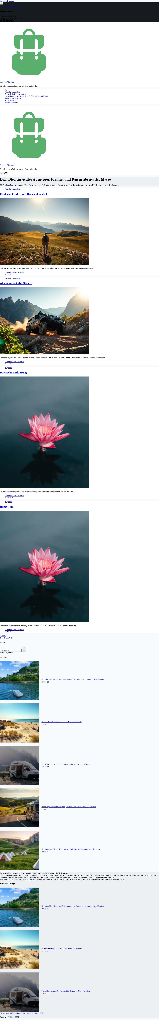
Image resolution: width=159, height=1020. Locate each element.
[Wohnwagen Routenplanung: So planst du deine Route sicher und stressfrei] (19, 827)
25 (7, 638)
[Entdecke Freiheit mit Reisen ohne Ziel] (44, 264)
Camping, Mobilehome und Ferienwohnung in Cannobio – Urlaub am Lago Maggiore (73, 679)
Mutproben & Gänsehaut (14, 98)
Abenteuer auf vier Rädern (16, 283)
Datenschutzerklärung (13, 372)
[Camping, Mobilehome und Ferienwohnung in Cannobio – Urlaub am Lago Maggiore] (19, 699)
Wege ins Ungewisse (12, 92)
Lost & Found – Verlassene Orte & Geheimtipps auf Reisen (26, 96)
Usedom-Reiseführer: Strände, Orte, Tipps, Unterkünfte (62, 722)
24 (5, 638)
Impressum (6, 506)
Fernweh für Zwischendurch (15, 94)
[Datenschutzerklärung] (44, 488)
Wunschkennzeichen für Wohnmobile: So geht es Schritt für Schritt (66, 764)
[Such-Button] (24, 649)
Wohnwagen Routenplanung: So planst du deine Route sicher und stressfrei (69, 807)
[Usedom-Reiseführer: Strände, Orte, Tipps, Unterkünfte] (19, 742)
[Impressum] (44, 622)
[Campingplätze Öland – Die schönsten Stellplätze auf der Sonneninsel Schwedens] (19, 869)
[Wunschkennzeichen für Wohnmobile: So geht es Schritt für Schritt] (19, 784)
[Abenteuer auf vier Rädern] (44, 354)
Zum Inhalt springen (7, 1)
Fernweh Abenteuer (7, 82)
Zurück (3, 636)
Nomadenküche (10, 100)
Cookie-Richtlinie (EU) (35, 1013)
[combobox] (11, 650)
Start (6, 90)
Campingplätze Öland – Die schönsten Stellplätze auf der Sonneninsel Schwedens (71, 849)
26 (9, 638)
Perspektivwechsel (11, 102)
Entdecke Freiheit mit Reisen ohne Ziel (23, 193)
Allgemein (8, 368)
